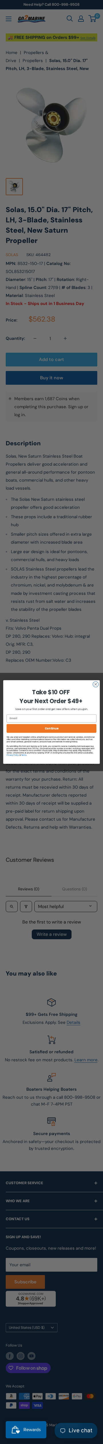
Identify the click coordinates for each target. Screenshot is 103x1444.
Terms (24, 755)
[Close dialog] (96, 684)
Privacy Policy (13, 755)
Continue (52, 728)
